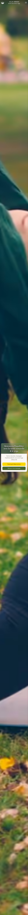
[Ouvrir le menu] (26, 3)
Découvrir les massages (14, 468)
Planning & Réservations (14, 464)
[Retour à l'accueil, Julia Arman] (2, 2)
